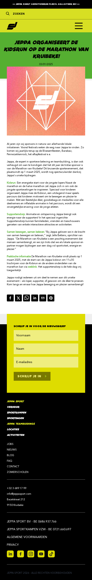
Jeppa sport (15, 401)
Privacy (13, 544)
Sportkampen (16, 413)
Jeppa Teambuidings (21, 424)
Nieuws (12, 450)
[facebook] (11, 298)
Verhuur (13, 407)
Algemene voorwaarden (27, 537)
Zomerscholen (17, 472)
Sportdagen (15, 418)
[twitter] (19, 298)
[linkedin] (35, 298)
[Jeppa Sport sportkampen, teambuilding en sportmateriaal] (12, 25)
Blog (10, 455)
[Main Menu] (78, 25)
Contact (13, 466)
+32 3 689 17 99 (16, 488)
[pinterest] (51, 298)
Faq (9, 461)
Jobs (10, 444)
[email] (43, 298)
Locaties (13, 429)
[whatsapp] (27, 298)
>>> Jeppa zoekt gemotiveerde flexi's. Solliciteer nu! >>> (46, 4)
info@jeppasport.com (19, 494)
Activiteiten (15, 435)
